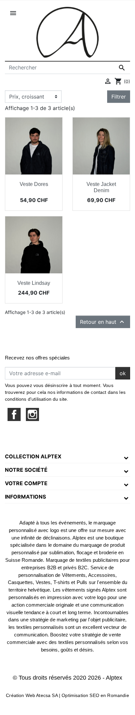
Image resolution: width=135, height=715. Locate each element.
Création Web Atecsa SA (32, 695)
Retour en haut (103, 322)
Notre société (26, 470)
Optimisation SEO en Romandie (95, 695)
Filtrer (118, 96)
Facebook (14, 414)
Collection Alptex (33, 456)
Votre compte (26, 483)
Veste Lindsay (33, 283)
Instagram (32, 414)
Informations (25, 496)
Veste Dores (34, 184)
